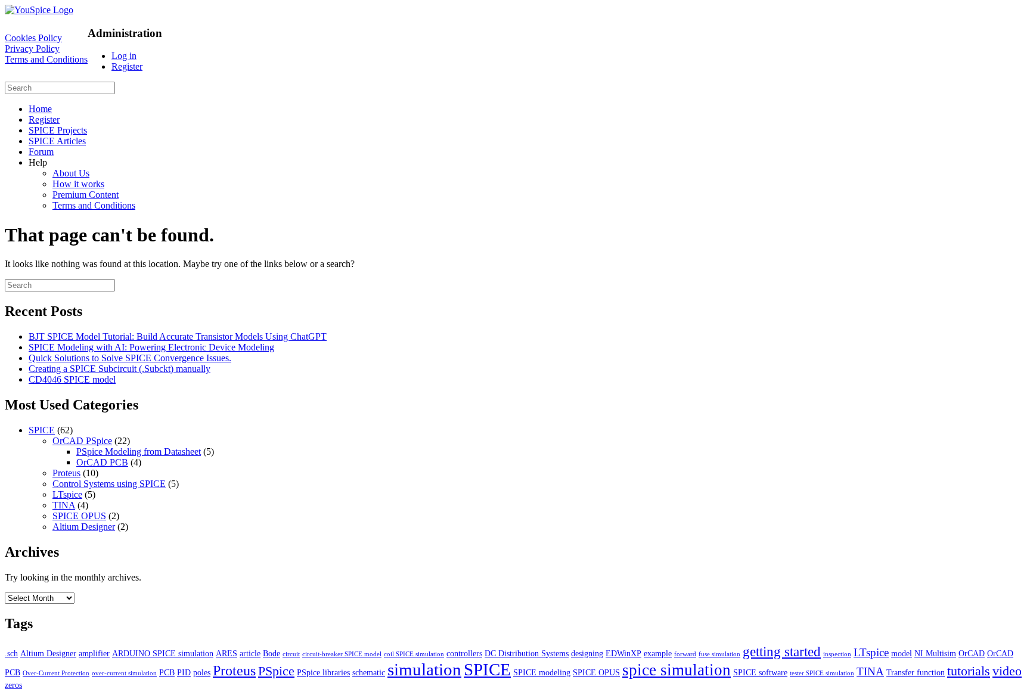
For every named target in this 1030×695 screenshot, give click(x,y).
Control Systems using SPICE (109, 484)
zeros (13, 685)
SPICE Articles (57, 141)
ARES (226, 653)
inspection (837, 654)
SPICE (42, 430)
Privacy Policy (32, 49)
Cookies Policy (33, 38)
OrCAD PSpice (82, 441)
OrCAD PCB (102, 462)
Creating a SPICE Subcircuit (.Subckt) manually (119, 369)
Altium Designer (83, 527)
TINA (63, 505)
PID (184, 672)
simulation (424, 669)
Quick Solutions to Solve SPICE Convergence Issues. (130, 358)
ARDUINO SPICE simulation (162, 653)
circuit (291, 654)
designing (587, 653)
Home (40, 109)
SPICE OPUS (79, 516)
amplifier (94, 653)
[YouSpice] (39, 10)
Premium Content (85, 195)
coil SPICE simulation (414, 654)
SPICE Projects (58, 130)
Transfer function (915, 672)
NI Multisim (935, 653)
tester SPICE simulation (822, 673)
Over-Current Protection (56, 673)
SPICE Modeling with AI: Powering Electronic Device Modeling (151, 347)
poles (201, 672)
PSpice (276, 670)
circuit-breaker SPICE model (341, 654)
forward (685, 654)
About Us (70, 173)
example (658, 653)
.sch (11, 653)
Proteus (66, 473)
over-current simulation (124, 673)
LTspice (67, 494)
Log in (123, 56)
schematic (368, 672)
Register (126, 66)
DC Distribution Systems (527, 653)
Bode (271, 653)
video (1007, 670)
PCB (167, 672)
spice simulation (676, 670)
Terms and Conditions (46, 59)
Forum (41, 152)
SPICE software (760, 672)
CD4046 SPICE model (72, 379)
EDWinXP (623, 653)
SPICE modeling (541, 672)
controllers (464, 653)
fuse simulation (719, 654)
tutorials (968, 670)
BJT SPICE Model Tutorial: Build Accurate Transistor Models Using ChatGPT (178, 336)
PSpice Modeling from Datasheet (138, 451)
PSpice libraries (323, 672)
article (250, 653)
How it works (78, 184)
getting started (782, 651)
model (901, 653)
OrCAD (971, 653)
